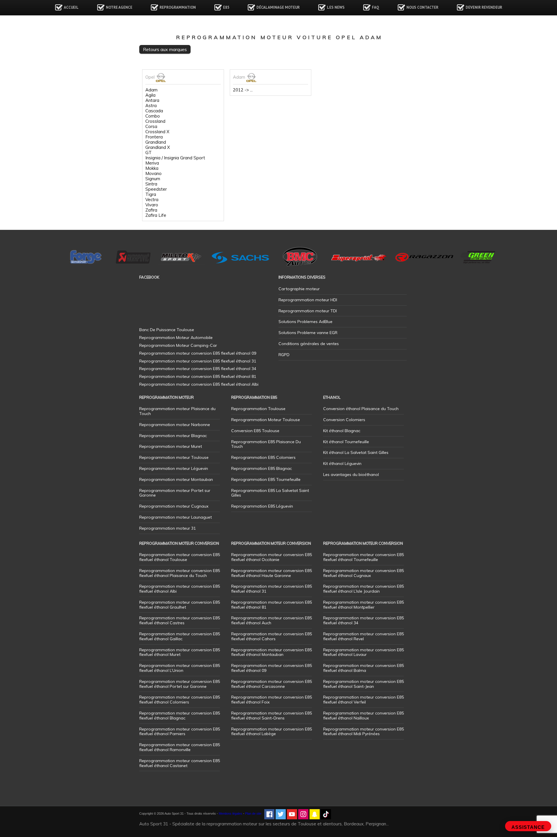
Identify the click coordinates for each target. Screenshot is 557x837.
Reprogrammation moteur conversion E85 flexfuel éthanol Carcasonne (271, 684)
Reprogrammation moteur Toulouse (174, 457)
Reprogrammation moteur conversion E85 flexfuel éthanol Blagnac (179, 715)
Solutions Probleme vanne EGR (307, 332)
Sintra (151, 184)
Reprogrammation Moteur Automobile (176, 337)
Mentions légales (230, 813)
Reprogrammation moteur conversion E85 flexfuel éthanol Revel (363, 636)
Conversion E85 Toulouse (255, 430)
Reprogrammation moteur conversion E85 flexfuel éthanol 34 (363, 620)
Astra (151, 105)
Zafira (151, 210)
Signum (152, 178)
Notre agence (119, 7)
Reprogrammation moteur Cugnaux (173, 506)
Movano (153, 173)
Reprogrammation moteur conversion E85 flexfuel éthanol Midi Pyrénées (363, 731)
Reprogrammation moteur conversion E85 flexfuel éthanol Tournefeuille (363, 557)
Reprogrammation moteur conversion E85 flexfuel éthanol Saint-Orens (271, 715)
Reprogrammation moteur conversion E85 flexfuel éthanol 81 (271, 605)
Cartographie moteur (299, 288)
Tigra (150, 194)
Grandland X (157, 147)
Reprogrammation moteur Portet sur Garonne (174, 493)
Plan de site (253, 813)
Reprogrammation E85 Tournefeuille (266, 479)
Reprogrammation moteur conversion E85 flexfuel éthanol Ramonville (179, 747)
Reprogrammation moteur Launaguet (175, 517)
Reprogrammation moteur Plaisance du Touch (177, 411)
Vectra (151, 199)
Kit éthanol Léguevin (342, 463)
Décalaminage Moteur (278, 7)
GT (148, 152)
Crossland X (157, 131)
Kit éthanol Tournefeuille (346, 441)
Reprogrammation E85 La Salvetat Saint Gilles (270, 493)
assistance (528, 827)
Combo (152, 116)
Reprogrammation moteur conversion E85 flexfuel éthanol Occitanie (271, 557)
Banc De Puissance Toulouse (166, 329)
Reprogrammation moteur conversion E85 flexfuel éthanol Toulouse (179, 557)
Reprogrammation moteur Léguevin (173, 468)
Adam (151, 90)
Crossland (155, 121)
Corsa (151, 126)
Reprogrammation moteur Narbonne (174, 424)
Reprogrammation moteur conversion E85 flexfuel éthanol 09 (271, 668)
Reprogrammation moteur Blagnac (173, 435)
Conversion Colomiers (344, 419)
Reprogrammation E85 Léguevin (262, 506)
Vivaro (151, 205)
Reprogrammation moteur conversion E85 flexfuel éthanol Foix (271, 700)
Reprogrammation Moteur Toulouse (265, 419)
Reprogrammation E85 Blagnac (261, 468)
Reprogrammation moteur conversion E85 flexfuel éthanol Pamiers (179, 731)
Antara (152, 100)
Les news (336, 7)
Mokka (151, 168)
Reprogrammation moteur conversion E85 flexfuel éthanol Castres (179, 620)
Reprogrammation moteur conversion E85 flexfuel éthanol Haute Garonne (271, 573)
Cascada (154, 110)
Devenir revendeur (484, 7)
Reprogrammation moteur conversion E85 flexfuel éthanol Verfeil (363, 700)
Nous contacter (422, 7)
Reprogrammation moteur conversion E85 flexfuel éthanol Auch (271, 620)
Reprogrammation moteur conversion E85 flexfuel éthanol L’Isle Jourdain (363, 589)
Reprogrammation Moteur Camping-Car (178, 345)
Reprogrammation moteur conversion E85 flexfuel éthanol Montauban (271, 652)
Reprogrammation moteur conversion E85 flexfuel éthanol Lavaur (363, 652)
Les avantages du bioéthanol (351, 474)
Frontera (154, 137)
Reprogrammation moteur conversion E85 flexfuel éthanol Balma (363, 668)
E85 (226, 7)
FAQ (375, 7)
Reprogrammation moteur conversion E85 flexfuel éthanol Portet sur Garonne (179, 684)
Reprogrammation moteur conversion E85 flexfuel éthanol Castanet (179, 763)
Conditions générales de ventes (308, 343)
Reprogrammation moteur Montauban (176, 479)
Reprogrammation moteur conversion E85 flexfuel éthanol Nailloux (363, 715)
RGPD (284, 354)
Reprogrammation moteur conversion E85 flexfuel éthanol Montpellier (363, 605)
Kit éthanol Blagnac (341, 430)
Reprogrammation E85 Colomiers (263, 457)
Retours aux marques (165, 49)
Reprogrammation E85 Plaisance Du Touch (266, 444)
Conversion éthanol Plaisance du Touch (361, 408)
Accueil (71, 7)
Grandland (155, 142)
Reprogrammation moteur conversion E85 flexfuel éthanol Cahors (271, 636)
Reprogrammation (178, 7)
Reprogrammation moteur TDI (307, 310)
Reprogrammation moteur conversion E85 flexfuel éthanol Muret (179, 652)
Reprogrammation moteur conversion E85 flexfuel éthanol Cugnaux (363, 573)
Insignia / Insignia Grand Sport (175, 157)
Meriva (152, 163)
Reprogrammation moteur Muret (170, 446)
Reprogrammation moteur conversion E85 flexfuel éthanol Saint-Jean (363, 684)
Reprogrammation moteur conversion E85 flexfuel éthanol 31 (271, 589)
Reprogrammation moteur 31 (167, 528)
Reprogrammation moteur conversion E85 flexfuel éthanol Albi (179, 589)
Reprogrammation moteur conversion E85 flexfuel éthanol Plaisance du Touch (179, 573)
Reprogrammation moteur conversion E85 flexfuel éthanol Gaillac (179, 636)
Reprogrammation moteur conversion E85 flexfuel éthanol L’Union (179, 668)
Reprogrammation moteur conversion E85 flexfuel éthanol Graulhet (179, 605)
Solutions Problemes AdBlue (305, 321)
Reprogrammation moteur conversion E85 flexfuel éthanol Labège (271, 731)
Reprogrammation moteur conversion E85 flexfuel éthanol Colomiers (179, 700)
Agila (150, 95)
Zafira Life (155, 215)
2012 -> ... (243, 90)
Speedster (156, 189)
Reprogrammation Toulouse (258, 408)
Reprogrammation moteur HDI (307, 299)
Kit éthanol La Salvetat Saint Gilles (355, 452)
